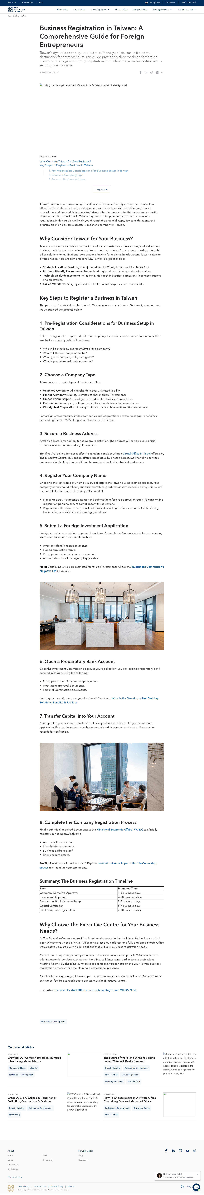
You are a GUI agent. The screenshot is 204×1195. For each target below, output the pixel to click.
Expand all (102, 190)
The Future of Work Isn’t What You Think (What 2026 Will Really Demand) (129, 1059)
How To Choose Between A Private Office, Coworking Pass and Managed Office (130, 1099)
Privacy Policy (24, 1186)
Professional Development (53, 1021)
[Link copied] (162, 73)
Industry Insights (112, 1068)
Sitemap (71, 1186)
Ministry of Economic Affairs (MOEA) (120, 829)
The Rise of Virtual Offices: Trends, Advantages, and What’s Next (95, 990)
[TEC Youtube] (187, 1150)
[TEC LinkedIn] (173, 1150)
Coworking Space (130, 1075)
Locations (63, 9)
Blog (17, 16)
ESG (41, 2)
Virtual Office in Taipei (137, 453)
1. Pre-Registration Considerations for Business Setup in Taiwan (89, 171)
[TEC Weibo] (194, 1150)
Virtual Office (79, 9)
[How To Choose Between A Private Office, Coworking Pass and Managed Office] (179, 1104)
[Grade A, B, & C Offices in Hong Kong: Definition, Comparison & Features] (83, 1104)
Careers (11, 1160)
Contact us (170, 2)
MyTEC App (13, 1169)
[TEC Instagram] (180, 1150)
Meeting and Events (114, 1081)
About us (12, 2)
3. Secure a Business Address (67, 179)
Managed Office (140, 9)
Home (10, 16)
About (10, 1155)
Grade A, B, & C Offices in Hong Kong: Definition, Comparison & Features (32, 1099)
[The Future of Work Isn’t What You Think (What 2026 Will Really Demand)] (179, 1064)
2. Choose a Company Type (66, 175)
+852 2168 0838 (189, 2)
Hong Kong (14, 1114)
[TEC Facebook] (166, 1150)
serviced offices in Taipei (113, 863)
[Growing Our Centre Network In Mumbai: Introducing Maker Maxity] (83, 1064)
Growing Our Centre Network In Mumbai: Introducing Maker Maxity (34, 1059)
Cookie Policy (57, 1186)
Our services (14, 1177)
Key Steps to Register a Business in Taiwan (66, 166)
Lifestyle (33, 1068)
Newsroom (83, 1160)
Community (27, 2)
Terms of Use (40, 1186)
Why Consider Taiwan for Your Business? (65, 162)
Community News (17, 1068)
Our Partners (13, 1164)
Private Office (121, 9)
